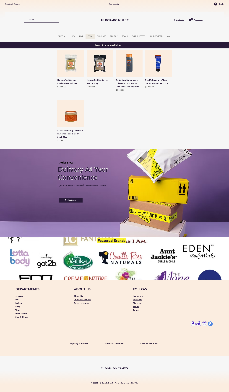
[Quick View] (70, 63)
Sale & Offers (21, 317)
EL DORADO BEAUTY (114, 368)
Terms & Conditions (114, 343)
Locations (199, 20)
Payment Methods (149, 343)
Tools (17, 310)
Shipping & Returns (12, 4)
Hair (17, 299)
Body (17, 306)
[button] (191, 19)
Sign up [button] (112, 4)
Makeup (19, 303)
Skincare (19, 296)
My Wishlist (180, 20)
